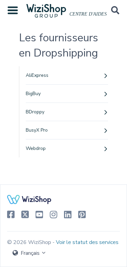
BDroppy (35, 112)
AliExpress (37, 75)
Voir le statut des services (87, 242)
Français (30, 253)
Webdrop (36, 148)
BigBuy (33, 93)
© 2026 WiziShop (29, 242)
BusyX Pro (37, 130)
